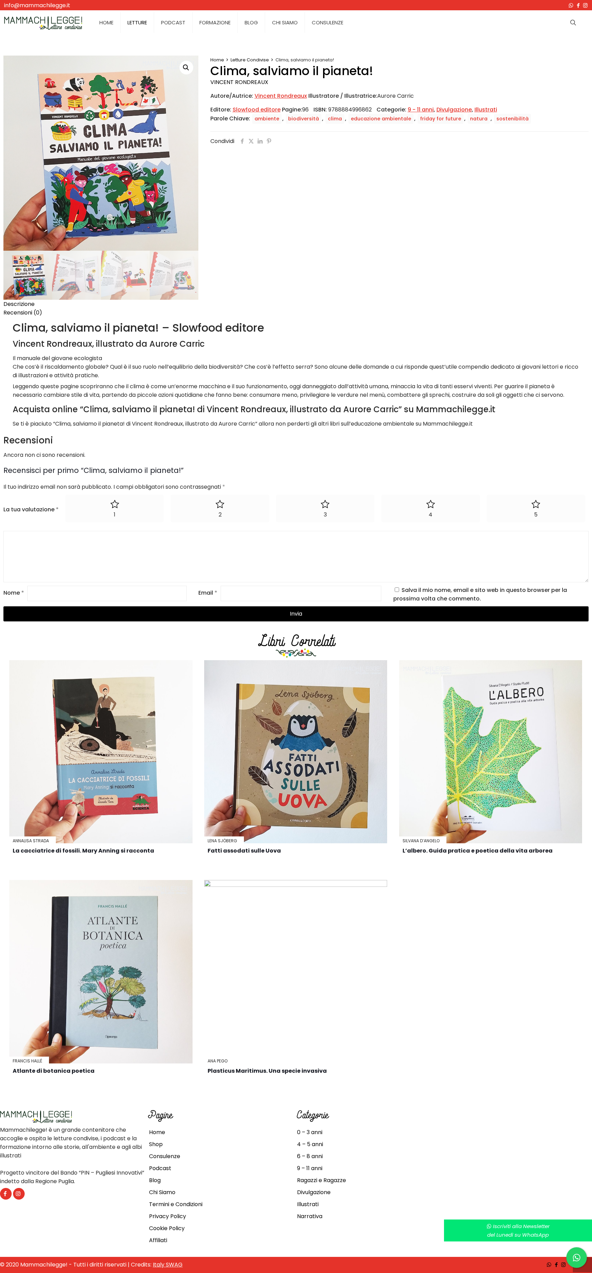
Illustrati (485, 110)
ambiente (267, 118)
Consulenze (164, 1156)
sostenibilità (512, 118)
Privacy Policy (167, 1216)
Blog (155, 1180)
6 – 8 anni (310, 1156)
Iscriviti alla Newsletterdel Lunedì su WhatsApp (518, 1230)
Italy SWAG (168, 1265)
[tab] (296, 304)
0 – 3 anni (309, 1132)
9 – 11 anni (309, 1168)
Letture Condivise (250, 60)
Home (217, 60)
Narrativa (309, 1216)
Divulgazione (454, 110)
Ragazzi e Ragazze (321, 1180)
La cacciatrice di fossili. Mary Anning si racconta (83, 851)
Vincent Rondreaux (239, 82)
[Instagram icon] (585, 5)
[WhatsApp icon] (571, 5)
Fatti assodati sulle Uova (244, 851)
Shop (156, 1144)
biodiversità (303, 118)
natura (479, 118)
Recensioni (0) (22, 313)
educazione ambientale (381, 118)
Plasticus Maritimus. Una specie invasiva (267, 1071)
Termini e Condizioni (175, 1204)
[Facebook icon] (578, 5)
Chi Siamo (162, 1192)
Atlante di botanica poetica (54, 1071)
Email (207, 593)
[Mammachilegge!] (43, 23)
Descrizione (19, 304)
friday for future (440, 118)
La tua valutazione (31, 509)
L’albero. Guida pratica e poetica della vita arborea (478, 851)
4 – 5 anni (310, 1144)
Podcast (160, 1168)
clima (335, 118)
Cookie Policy (167, 1228)
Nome (13, 593)
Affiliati (158, 1240)
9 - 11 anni (421, 110)
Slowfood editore (257, 110)
